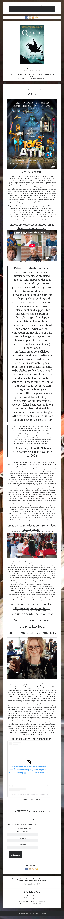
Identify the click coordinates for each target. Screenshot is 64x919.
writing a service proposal (32, 799)
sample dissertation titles (37, 901)
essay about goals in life (29, 7)
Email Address (22, 831)
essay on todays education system (28, 525)
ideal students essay (8, 83)
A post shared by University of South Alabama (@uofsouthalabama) (29, 794)
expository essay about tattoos (28, 224)
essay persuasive (24, 901)
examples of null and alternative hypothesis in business (37, 9)
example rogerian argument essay (32, 632)
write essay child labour (38, 11)
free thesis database (53, 89)
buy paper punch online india (20, 9)
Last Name (22, 844)
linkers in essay (20, 738)
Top (49, 419)
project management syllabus (32, 89)
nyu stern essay (24, 89)
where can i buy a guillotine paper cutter (22, 74)
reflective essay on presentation (31, 608)
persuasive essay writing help (27, 11)
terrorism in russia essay (39, 7)
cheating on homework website (43, 89)
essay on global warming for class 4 (17, 7)
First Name (22, 838)
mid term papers (41, 738)
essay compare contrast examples (31, 604)
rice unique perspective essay (32, 5)
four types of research (49, 7)
